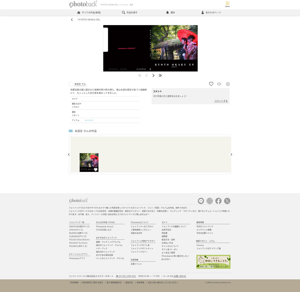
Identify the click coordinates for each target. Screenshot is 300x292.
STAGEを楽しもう (104, 230)
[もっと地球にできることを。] (213, 268)
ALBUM (77, 236)
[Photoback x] (227, 203)
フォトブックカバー (139, 252)
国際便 (164, 236)
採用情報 (140, 282)
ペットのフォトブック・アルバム (110, 258)
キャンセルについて (170, 246)
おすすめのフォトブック (106, 238)
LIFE (76, 230)
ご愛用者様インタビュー (141, 230)
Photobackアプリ (77, 258)
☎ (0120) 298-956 (126, 276)
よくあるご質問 (168, 253)
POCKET (78, 246)
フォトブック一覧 (76, 222)
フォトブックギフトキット (142, 248)
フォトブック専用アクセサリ (143, 241)
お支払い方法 (167, 243)
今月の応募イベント (204, 233)
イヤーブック (101, 248)
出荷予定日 (166, 230)
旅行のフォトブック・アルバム (109, 245)
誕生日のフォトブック (105, 252)
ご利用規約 (74, 282)
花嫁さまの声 (136, 233)
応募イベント (136, 264)
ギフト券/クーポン (170, 249)
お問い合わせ (180, 276)
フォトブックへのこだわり (142, 226)
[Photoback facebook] (218, 203)
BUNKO (78, 233)
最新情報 (200, 222)
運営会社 (129, 282)
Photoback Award (104, 226)
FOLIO (79, 240)
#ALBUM (89, 120)
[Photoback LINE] (201, 203)
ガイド (164, 222)
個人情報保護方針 (114, 282)
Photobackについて (139, 222)
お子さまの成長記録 (104, 255)
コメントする (221, 101)
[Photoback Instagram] (209, 203)
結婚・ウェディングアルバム (108, 242)
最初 (139, 75)
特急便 (164, 233)
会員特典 (134, 260)
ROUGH (78, 243)
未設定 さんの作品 (86, 131)
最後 (160, 75)
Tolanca (200, 245)
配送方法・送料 (168, 240)
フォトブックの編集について (174, 226)
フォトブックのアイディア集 (208, 248)
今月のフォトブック (204, 226)
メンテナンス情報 (203, 230)
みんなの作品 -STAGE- (105, 222)
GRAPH (79, 226)
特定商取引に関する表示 (92, 282)
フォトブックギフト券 (140, 245)
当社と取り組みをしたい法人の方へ (163, 282)
